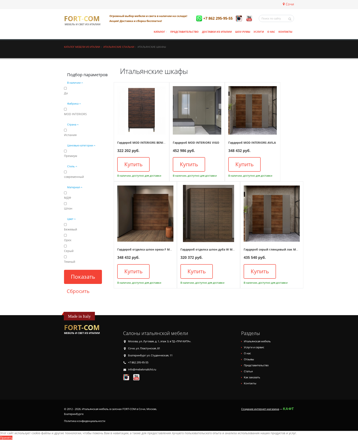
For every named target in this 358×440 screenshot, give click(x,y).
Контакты (285, 32)
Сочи (290, 4)
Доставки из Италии (217, 32)
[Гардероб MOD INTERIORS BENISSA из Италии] (141, 110)
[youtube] (249, 18)
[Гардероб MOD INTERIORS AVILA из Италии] (252, 110)
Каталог (159, 32)
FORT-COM (82, 18)
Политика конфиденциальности (84, 421)
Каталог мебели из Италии (82, 46)
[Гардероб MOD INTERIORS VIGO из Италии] (197, 110)
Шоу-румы (242, 32)
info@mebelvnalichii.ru (142, 369)
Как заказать (252, 377)
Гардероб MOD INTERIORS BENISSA (143, 143)
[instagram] (239, 18)
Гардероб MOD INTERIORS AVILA (252, 143)
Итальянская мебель (257, 341)
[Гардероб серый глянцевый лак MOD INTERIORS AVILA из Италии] (272, 213)
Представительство (184, 32)
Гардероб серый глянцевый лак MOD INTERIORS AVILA (285, 249)
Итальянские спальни (118, 46)
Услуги (259, 32)
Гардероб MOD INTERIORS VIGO (196, 143)
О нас (271, 32)
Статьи (248, 371)
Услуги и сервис (254, 347)
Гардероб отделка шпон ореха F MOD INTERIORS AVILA (158, 249)
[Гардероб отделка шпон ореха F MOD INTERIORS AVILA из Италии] (145, 213)
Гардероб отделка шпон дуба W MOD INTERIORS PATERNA (223, 249)
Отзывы (249, 359)
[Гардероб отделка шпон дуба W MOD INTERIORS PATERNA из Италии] (208, 213)
